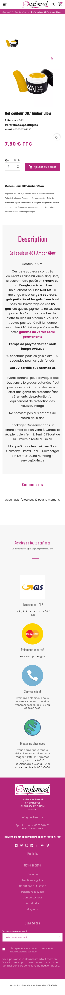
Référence (12, 120)
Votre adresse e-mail (14, 931)
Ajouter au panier (42, 167)
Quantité (12, 160)
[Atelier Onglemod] (35, 4)
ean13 (9, 129)
